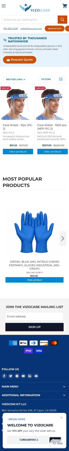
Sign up (34, 327)
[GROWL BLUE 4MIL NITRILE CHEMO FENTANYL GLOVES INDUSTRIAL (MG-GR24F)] (34, 200)
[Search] (62, 20)
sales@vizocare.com (31, 28)
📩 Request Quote (54, 28)
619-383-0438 (11, 28)
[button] (61, 79)
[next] (62, 238)
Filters (46, 79)
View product (18, 151)
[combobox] (30, 20)
